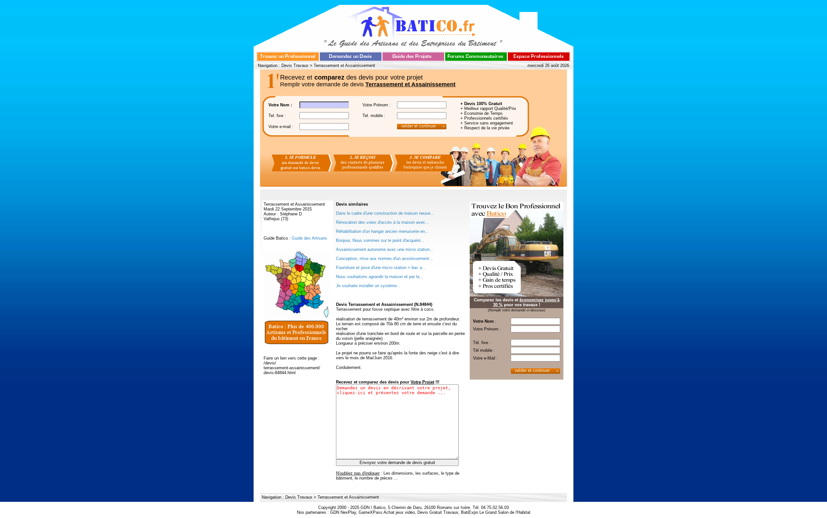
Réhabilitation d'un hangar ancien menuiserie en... (382, 231)
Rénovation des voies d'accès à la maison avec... (382, 222)
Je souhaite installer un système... (368, 285)
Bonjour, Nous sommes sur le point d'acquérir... (380, 240)
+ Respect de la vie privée (484, 127)
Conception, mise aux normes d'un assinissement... (384, 258)
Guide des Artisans (309, 238)
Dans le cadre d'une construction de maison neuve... (385, 213)
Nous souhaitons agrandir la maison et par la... (379, 276)
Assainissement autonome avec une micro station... (385, 249)
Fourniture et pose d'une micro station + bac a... (381, 267)
